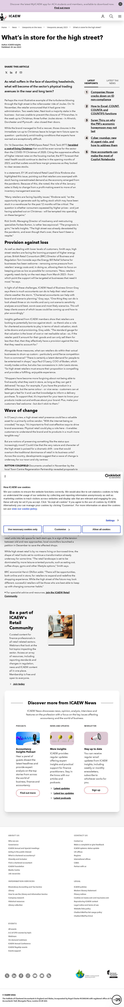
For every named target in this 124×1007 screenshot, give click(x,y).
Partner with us (80, 866)
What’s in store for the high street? (87, 27)
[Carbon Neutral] (89, 974)
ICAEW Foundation (16, 866)
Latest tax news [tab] (112, 82)
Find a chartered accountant (20, 863)
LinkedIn (11, 72)
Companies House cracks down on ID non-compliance (102, 95)
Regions (77, 855)
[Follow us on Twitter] (7, 975)
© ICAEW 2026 (9, 995)
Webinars (12, 936)
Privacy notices (80, 894)
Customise (60, 529)
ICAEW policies (80, 887)
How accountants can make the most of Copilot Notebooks (104, 155)
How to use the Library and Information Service (27, 894)
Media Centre (14, 870)
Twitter (6, 72)
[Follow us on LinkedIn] (14, 975)
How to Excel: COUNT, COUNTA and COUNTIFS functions (105, 110)
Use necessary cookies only (22, 529)
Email (21, 72)
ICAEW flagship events (17, 947)
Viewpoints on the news (32, 27)
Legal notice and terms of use (86, 905)
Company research (16, 898)
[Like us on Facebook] (21, 975)
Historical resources (16, 901)
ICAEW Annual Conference (19, 943)
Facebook (16, 72)
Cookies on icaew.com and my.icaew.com (91, 898)
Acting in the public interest (19, 852)
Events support (14, 951)
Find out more (62, 7)
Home (4, 27)
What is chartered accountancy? (21, 855)
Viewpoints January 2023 (57, 27)
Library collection (15, 905)
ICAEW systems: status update (86, 848)
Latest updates (62, 788)
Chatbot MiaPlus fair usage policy (88, 912)
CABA (76, 863)
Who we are (13, 841)
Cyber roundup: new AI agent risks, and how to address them (104, 141)
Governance (13, 844)
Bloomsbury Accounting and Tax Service (25, 887)
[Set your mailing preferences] (42, 975)
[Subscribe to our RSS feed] (49, 975)
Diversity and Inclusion (17, 859)
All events (12, 929)
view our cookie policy (24, 508)
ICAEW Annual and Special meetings (23, 848)
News (14, 27)
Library (11, 890)
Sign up (96, 790)
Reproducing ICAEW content (86, 901)
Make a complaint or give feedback (89, 844)
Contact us (78, 841)
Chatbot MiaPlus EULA (83, 916)
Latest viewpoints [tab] (91, 82)
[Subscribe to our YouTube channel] (35, 975)
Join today (19, 684)
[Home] (12, 16)
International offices (82, 859)
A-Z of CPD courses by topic (19, 932)
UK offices (78, 852)
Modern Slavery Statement (85, 890)
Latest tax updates (64, 793)
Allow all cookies (101, 529)
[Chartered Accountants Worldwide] (112, 974)
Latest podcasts (62, 798)
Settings (110, 520)
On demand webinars (17, 940)
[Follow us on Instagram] (28, 975)
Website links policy (82, 908)
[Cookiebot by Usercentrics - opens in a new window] (107, 476)
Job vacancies (14, 873)
